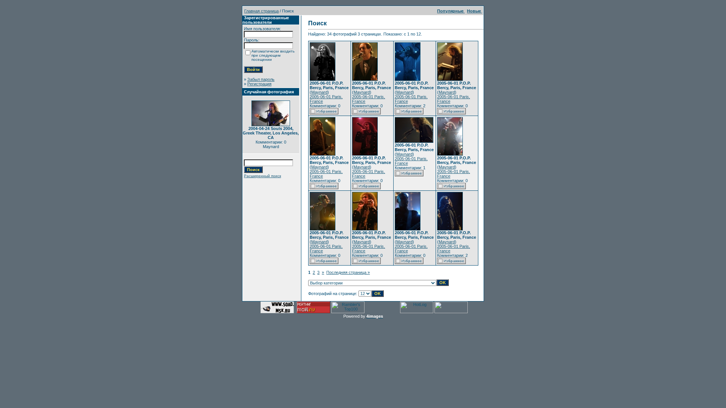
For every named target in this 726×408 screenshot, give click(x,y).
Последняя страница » (348, 272)
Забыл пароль (261, 79)
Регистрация (259, 84)
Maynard (319, 92)
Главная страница (261, 11)
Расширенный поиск (262, 176)
